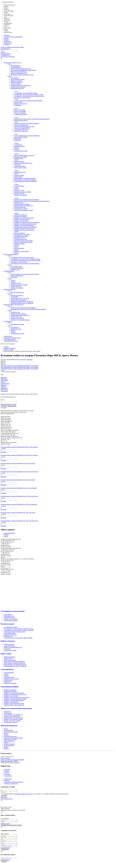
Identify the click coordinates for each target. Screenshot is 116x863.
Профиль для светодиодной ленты (24, 228)
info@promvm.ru (5, 48)
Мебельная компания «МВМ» (9, 761)
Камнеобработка (15, 65)
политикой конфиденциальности (23, 794)
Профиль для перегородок (21, 219)
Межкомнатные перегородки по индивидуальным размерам (31, 119)
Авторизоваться (5, 847)
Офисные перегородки (21, 120)
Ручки (6, 733)
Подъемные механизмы (21, 236)
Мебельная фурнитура (17, 88)
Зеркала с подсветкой (20, 195)
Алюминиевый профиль (18, 87)
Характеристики (12, 406)
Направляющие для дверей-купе (23, 205)
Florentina (29, 359)
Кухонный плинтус (9, 617)
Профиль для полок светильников (24, 225)
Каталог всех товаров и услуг (12, 62)
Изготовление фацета (20, 103)
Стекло (16, 187)
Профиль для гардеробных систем (24, 218)
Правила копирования (11, 783)
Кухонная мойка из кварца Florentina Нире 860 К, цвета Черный (19, 447)
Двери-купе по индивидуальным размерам (26, 123)
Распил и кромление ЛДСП (19, 73)
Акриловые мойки (19, 166)
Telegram (12, 339)
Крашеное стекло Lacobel (11, 678)
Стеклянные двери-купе (21, 129)
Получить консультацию (8, 56)
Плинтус (16, 149)
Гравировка (17, 105)
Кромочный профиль (20, 216)
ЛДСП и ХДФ (8, 658)
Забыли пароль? (5, 823)
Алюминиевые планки (21, 151)
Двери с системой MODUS (22, 128)
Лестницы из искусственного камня (14, 631)
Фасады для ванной (20, 112)
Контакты (7, 35)
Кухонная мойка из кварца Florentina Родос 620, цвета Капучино (19, 496)
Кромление (17, 140)
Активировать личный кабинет (9, 825)
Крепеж (16, 245)
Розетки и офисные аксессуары (23, 242)
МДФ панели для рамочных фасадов (24, 178)
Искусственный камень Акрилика (24, 155)
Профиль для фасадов (20, 214)
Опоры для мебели (9, 744)
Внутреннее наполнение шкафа (23, 240)
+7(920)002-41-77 (6, 55)
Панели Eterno (18, 176)
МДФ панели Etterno (17, 295)
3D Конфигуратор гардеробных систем (22, 74)
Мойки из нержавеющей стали (23, 163)
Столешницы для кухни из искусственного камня (28, 94)
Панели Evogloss (19, 175)
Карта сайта (8, 778)
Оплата (6, 38)
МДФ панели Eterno (10, 660)
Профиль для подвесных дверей (23, 210)
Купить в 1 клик (11, 404)
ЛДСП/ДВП (14, 297)
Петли (6, 728)
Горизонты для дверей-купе (12, 716)
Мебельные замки (19, 243)
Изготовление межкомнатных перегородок (23, 70)
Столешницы (15, 77)
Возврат (6, 40)
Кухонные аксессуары (20, 239)
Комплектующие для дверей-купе (20, 85)
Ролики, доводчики (20, 207)
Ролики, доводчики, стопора (12, 720)
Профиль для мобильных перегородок (15, 694)
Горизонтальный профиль (21, 204)
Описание (3, 406)
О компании (8, 775)
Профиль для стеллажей (21, 221)
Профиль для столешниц (11, 702)
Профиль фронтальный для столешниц (25, 227)
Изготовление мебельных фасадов (21, 68)
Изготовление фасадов (17, 292)
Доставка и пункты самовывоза (13, 36)
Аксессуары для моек (20, 167)
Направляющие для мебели (22, 234)
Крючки (16, 253)
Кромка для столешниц (11, 619)
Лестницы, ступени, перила (22, 97)
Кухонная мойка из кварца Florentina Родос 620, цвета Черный (19, 488)
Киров (6, 536)
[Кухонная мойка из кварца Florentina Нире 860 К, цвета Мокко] (19, 365)
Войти (19, 825)
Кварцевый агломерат (20, 157)
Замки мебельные (9, 741)
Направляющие (8, 730)
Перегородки (8, 713)
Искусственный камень (18, 79)
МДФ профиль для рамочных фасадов (25, 179)
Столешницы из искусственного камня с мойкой (25, 263)
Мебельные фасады (16, 82)
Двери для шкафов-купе (21, 125)
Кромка (16, 147)
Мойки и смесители (16, 81)
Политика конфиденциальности (13, 782)
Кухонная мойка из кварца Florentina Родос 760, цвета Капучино (19, 521)
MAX (10, 336)
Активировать (4, 849)
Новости (7, 780)
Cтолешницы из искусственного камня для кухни (18, 628)
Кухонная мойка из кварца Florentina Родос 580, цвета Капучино (19, 471)
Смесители (17, 164)
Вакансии (7, 44)
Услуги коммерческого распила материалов (26, 135)
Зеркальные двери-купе (21, 131)
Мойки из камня (19, 161)
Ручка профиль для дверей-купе (13, 714)
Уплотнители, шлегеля (20, 208)
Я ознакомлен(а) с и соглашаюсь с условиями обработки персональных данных (35, 794)
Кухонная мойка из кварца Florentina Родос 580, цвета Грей (18, 463)
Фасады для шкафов (20, 111)
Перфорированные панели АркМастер (25, 181)
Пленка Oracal (18, 102)
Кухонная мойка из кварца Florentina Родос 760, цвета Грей (18, 512)
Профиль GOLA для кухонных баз (24, 230)
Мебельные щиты (19, 146)
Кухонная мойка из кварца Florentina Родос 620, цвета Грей (18, 480)
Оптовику (7, 774)
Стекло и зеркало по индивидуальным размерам (28, 100)
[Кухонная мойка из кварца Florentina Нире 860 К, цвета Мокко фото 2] (19, 368)
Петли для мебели (19, 233)
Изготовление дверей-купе (18, 71)
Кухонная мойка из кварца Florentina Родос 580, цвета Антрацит (19, 455)
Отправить (4, 795)
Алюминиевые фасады (21, 114)
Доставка (7, 769)
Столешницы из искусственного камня (25, 93)
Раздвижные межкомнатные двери (24, 126)
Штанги (6, 748)
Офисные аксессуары (10, 739)
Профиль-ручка (18, 202)
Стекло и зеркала (16, 84)
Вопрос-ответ (8, 43)
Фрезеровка (17, 138)
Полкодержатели (19, 248)
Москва (6, 534)
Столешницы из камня (17, 324)
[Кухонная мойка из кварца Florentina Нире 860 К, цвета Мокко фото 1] (19, 367)
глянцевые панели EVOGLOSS (20, 298)
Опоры (16, 246)
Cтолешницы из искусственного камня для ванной (19, 630)
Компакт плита (18, 158)
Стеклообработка (16, 67)
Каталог (3, 52)
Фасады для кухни (19, 109)
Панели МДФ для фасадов (18, 300)
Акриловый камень (16, 266)
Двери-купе (7, 711)
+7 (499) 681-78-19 (15, 338)
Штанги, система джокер (21, 251)
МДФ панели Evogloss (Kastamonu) (14, 661)
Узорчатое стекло (19, 190)
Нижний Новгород (9, 533)
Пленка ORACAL (19, 193)
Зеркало (16, 189)
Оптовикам (7, 41)
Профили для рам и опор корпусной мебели (27, 222)
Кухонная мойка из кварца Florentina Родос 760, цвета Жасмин (19, 504)
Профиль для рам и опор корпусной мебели (16, 697)
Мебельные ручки (19, 237)
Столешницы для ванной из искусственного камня (29, 96)
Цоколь (16, 249)
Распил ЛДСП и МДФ (20, 137)
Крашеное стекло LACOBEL (22, 192)
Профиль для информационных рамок (25, 224)
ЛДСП (16, 173)
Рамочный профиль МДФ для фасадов (22, 301)
